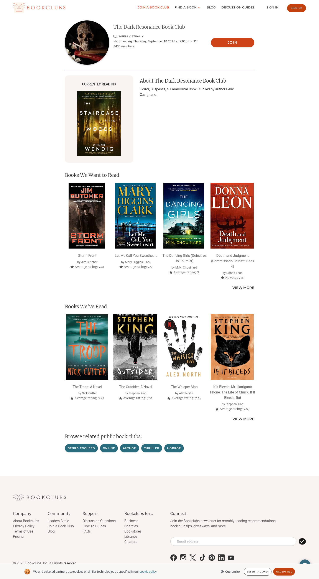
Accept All (284, 571)
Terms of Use (23, 531)
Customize (232, 571)
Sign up (296, 8)
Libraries (130, 536)
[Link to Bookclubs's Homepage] (39, 7)
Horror (174, 448)
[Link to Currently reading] (99, 123)
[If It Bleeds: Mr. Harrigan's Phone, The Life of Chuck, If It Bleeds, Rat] (232, 347)
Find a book (186, 7)
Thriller (152, 448)
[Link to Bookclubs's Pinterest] (212, 557)
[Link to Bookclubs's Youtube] (231, 557)
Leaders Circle (58, 521)
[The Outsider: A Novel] (135, 347)
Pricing (18, 536)
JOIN (232, 42)
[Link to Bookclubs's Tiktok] (202, 557)
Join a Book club (153, 7)
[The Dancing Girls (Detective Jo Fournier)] (184, 215)
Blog (211, 7)
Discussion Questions (99, 521)
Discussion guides (238, 7)
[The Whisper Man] (184, 347)
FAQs (87, 531)
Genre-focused (81, 448)
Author (129, 448)
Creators (130, 542)
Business (131, 521)
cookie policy (148, 571)
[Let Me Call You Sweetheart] (135, 215)
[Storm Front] (87, 215)
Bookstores (132, 531)
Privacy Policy (24, 526)
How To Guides (94, 526)
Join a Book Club (61, 526)
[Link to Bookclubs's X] (192, 557)
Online (109, 448)
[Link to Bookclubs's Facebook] (173, 557)
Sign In (272, 7)
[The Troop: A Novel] (87, 347)
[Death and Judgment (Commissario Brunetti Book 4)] (232, 215)
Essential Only (258, 571)
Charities (131, 526)
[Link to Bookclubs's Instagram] (183, 557)
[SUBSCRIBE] (302, 541)
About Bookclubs (26, 521)
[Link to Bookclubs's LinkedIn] (221, 557)
